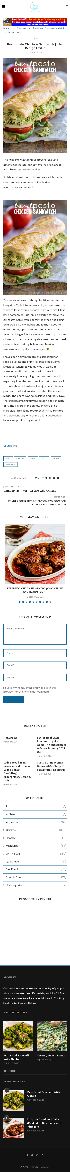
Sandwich (10, 464)
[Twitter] (32, 1155)
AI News (36, 814)
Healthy (36, 838)
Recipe (56, 458)
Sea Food (36, 869)
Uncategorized (36, 885)
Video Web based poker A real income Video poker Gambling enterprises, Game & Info (17, 771)
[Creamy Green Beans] (52, 1036)
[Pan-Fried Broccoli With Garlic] (18, 1036)
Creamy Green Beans (51, 1055)
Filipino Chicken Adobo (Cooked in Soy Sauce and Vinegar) (44, 1123)
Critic (33, 458)
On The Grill (36, 853)
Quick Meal (36, 861)
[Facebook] (27, 1155)
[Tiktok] (41, 1155)
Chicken (21, 28)
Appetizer (36, 822)
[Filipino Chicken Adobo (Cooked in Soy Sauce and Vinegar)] (35, 554)
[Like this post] (39, 477)
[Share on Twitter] (46, 477)
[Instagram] (37, 1155)
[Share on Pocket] (54, 477)
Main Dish (36, 846)
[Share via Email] (58, 477)
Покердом (10, 737)
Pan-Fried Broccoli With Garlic (16, 1057)
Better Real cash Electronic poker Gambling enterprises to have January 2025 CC (51, 745)
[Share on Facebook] (43, 477)
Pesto (44, 458)
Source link (10, 446)
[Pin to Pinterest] (50, 477)
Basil (8, 458)
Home (6, 28)
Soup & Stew (36, 877)
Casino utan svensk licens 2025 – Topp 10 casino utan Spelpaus (51, 766)
